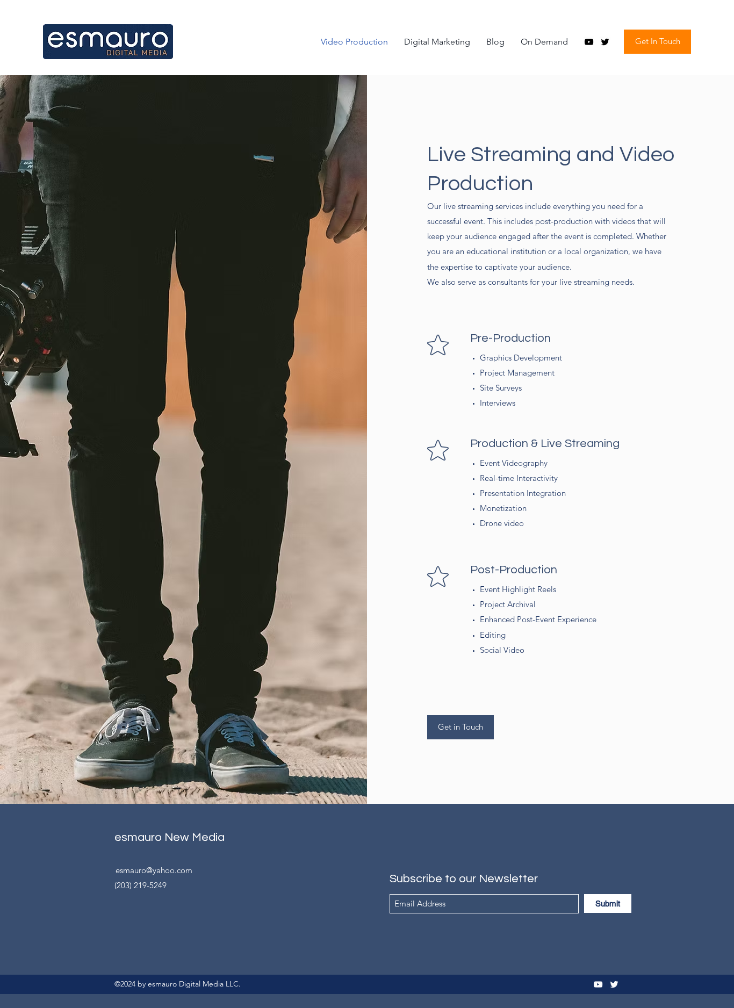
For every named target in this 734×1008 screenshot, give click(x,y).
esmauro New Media (169, 837)
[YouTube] (589, 42)
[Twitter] (605, 42)
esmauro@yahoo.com (154, 870)
